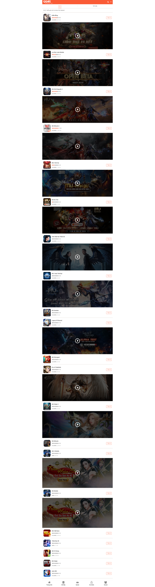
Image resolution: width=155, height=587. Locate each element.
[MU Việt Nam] (47, 533)
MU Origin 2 (55, 404)
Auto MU (54, 571)
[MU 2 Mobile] (47, 453)
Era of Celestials (56, 367)
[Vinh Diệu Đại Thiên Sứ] (47, 238)
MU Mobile (55, 491)
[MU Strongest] (47, 359)
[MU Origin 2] (47, 406)
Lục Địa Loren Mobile (58, 52)
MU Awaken (55, 310)
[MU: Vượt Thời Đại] (47, 275)
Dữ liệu (95, 6)
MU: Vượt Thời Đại (57, 273)
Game (59, 6)
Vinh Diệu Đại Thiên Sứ (58, 236)
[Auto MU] (47, 573)
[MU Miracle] (47, 443)
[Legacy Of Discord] (47, 322)
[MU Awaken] (47, 312)
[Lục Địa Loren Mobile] (47, 54)
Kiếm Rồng (55, 15)
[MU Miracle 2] (47, 128)
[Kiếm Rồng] (47, 17)
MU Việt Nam (55, 531)
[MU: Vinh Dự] (47, 165)
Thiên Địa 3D (55, 541)
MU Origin (54, 561)
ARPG (53, 455)
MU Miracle (55, 441)
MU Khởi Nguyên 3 (57, 89)
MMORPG (54, 20)
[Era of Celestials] (47, 369)
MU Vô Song (55, 551)
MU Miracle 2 (55, 126)
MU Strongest (56, 357)
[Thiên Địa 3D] (47, 543)
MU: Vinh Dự (55, 163)
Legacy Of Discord (57, 320)
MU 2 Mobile (55, 451)
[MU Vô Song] (47, 553)
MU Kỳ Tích (55, 200)
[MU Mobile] (47, 493)
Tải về (109, 17)
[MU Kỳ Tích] (47, 202)
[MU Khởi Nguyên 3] (47, 91)
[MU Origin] (47, 563)
